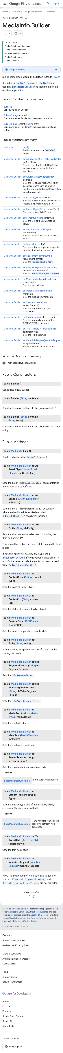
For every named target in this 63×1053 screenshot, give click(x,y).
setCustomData (30, 229)
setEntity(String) (14, 557)
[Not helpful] (26, 18)
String (14, 115)
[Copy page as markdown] (16, 33)
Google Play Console (12, 982)
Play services (31, 4)
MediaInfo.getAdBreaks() (30, 879)
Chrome (6, 1006)
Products (16, 12)
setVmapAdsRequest (33, 340)
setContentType (31, 209)
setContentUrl (30, 218)
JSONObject (45, 229)
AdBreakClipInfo (52, 159)
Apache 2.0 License (39, 915)
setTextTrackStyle (32, 329)
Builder (7, 107)
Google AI (7, 1021)
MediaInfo (23, 83)
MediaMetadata (44, 291)
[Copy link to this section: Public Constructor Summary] (46, 99)
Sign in (55, 3)
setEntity (27, 244)
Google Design (9, 963)
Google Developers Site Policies (23, 918)
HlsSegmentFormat (42, 261)
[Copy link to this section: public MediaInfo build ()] (34, 451)
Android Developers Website (16, 959)
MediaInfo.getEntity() (22, 565)
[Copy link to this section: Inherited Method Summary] (44, 356)
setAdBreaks (29, 177)
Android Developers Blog (14, 940)
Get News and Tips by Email (15, 945)
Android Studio (9, 977)
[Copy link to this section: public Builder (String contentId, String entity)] (26, 420)
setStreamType (30, 317)
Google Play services (33, 12)
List (41, 159)
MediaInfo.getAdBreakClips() (21, 883)
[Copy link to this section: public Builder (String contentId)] (12, 402)
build (25, 147)
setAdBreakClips (31, 159)
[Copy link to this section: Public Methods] (31, 442)
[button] (31, 69)
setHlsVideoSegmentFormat (37, 267)
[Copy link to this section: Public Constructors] (39, 375)
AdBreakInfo (47, 177)
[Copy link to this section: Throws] (15, 773)
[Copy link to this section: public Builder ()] (25, 384)
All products (8, 1026)
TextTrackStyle (48, 329)
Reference (50, 12)
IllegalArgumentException (17, 781)
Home (5, 12)
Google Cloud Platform (13, 1016)
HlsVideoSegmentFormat (45, 273)
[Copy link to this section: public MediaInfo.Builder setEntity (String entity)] (34, 643)
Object (56, 77)
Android (6, 1001)
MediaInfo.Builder (12, 159)
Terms (5, 1038)
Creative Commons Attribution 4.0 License (29, 912)
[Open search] (48, 4)
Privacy (15, 1038)
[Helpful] (21, 18)
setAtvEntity (29, 197)
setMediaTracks (31, 279)
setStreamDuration (32, 302)
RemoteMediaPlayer (23, 86)
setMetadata (29, 291)
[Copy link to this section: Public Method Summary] (40, 140)
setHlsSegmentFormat (34, 256)
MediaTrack (49, 279)
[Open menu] (5, 3)
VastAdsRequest (53, 340)
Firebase (6, 1011)
